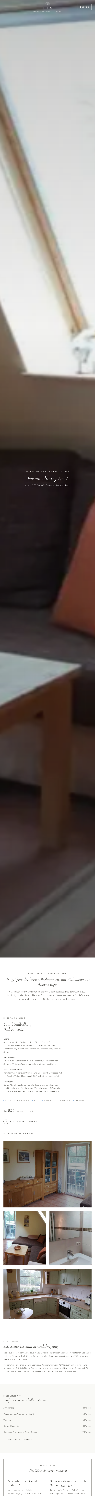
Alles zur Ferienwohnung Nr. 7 (19, 1133)
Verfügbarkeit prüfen (23, 1122)
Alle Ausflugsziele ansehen (17, 1440)
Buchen (84, 7)
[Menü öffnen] (5, 6)
